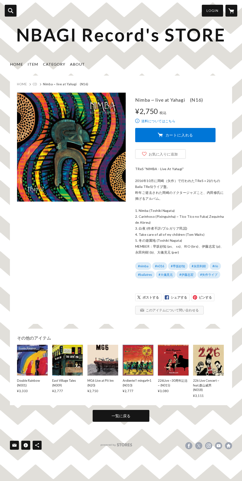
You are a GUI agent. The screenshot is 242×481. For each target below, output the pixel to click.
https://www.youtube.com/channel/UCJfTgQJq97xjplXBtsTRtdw (218, 445)
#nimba (143, 266)
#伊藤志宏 (186, 275)
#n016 (159, 266)
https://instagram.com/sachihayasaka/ (208, 445)
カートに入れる (179, 135)
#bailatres (145, 275)
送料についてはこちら (158, 121)
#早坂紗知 (178, 266)
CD (35, 84)
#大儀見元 (166, 275)
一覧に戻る (121, 415)
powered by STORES (116, 445)
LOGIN (212, 11)
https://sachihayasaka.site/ (228, 445)
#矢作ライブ (208, 275)
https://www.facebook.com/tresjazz (188, 445)
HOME (16, 64)
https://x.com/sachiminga (198, 445)
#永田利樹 (199, 266)
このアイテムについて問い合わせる (172, 310)
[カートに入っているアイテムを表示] (231, 11)
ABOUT (77, 64)
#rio (215, 266)
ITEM (33, 64)
